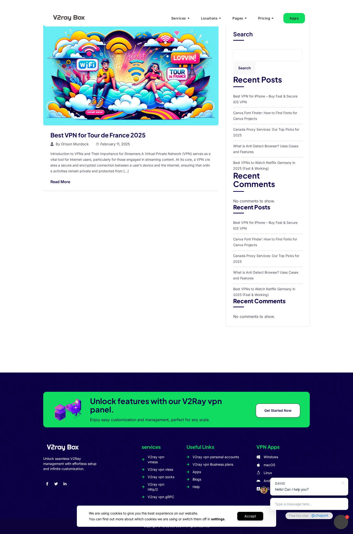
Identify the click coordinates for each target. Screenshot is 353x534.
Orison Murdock (75, 144)
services (178, 18)
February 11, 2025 (115, 144)
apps (294, 18)
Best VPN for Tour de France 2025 (98, 135)
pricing (264, 18)
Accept (250, 516)
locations (209, 18)
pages (237, 18)
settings (218, 519)
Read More (60, 181)
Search (243, 34)
